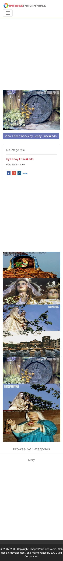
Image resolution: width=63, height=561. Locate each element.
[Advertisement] (31, 54)
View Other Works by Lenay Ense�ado (31, 136)
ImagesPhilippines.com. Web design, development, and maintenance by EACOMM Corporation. (32, 552)
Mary (31, 460)
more (25, 173)
